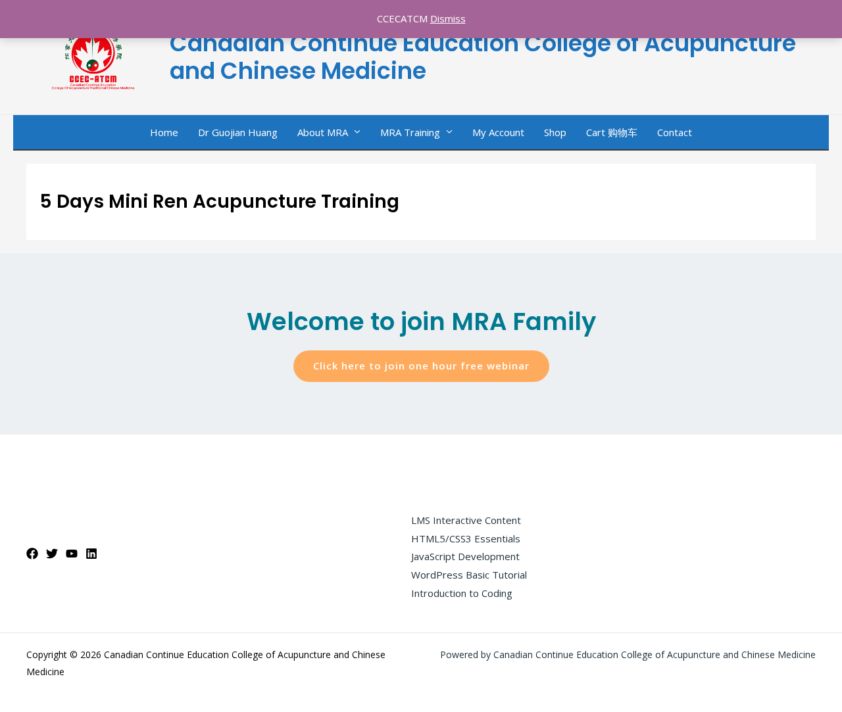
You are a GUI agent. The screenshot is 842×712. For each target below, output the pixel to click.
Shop (555, 132)
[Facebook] (32, 553)
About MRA (322, 132)
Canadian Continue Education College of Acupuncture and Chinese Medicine (483, 57)
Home (164, 132)
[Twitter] (52, 553)
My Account (498, 132)
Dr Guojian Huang (238, 132)
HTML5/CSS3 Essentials (465, 538)
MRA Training (410, 132)
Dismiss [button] (448, 18)
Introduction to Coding (461, 593)
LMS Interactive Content (466, 520)
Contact (674, 132)
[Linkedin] (91, 553)
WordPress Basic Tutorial (469, 574)
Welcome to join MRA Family (421, 321)
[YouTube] (72, 553)
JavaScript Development (465, 556)
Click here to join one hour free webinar (421, 365)
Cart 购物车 (611, 132)
